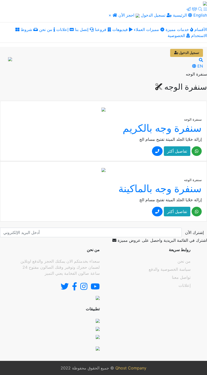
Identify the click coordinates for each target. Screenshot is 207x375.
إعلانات (63, 29)
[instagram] (83, 287)
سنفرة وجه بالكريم (162, 128)
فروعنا (101, 29)
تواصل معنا (181, 277)
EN (199, 66)
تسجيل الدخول (154, 15)
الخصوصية (177, 35)
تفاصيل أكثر (177, 151)
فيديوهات (120, 29)
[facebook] (74, 287)
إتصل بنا (82, 29)
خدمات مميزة (177, 29)
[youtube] (95, 287)
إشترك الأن (194, 232)
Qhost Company (130, 367)
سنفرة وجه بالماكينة (160, 188)
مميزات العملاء (146, 29)
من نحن (46, 29)
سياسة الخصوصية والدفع (170, 269)
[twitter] (65, 287)
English (199, 15)
